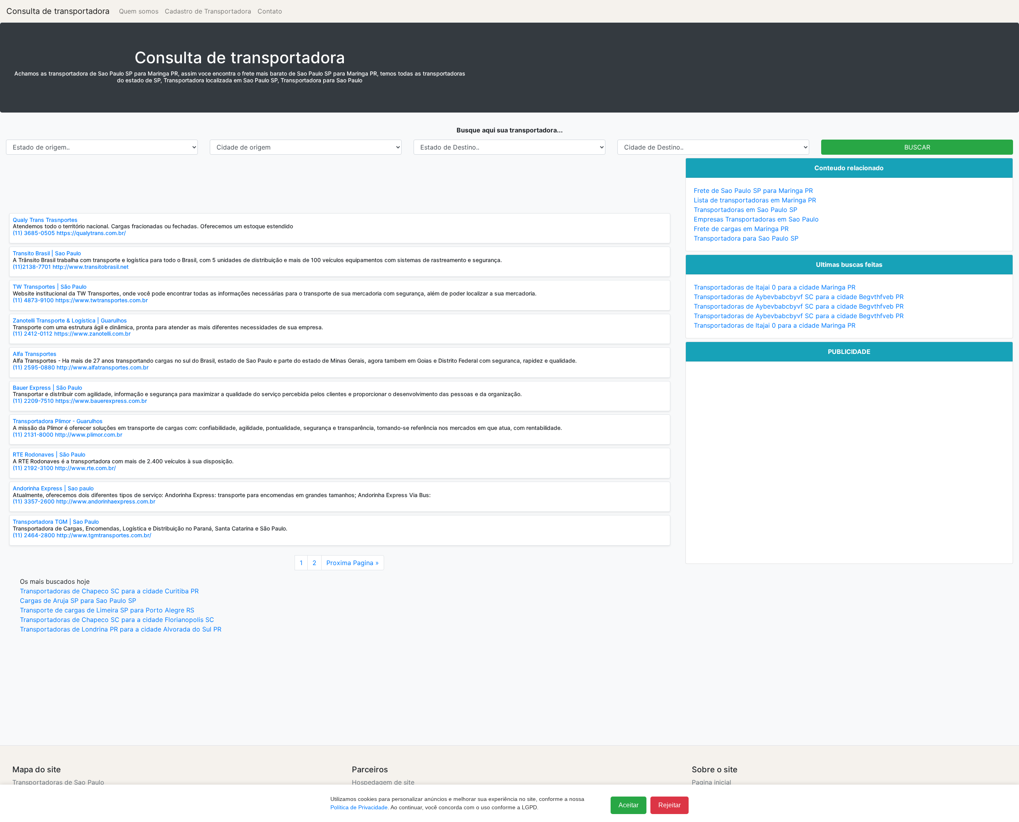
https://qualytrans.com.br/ (91, 232)
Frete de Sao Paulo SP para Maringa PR (753, 190)
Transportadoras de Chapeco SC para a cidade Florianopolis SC (117, 620)
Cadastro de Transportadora (208, 11)
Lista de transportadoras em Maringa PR (755, 200)
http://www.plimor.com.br (88, 434)
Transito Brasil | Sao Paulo (47, 253)
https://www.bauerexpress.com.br (101, 400)
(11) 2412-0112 (33, 333)
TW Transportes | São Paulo (49, 286)
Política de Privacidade (359, 807)
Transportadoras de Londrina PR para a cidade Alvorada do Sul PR (120, 629)
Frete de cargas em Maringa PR (741, 229)
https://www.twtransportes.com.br (101, 300)
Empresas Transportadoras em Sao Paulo (756, 219)
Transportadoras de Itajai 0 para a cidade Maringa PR (774, 287)
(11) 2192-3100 (33, 467)
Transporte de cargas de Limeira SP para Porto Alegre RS (107, 610)
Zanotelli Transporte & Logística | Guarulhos (70, 320)
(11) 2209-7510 (33, 400)
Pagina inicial (711, 782)
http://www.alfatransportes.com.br (102, 367)
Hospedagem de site (383, 782)
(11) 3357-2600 (34, 501)
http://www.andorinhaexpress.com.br (105, 501)
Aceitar (628, 805)
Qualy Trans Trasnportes (45, 219)
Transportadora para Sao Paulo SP (746, 238)
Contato (270, 11)
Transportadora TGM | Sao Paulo (56, 521)
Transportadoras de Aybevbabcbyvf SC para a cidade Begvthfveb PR (799, 297)
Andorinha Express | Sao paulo (53, 488)
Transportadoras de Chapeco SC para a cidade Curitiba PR (109, 591)
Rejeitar (669, 805)
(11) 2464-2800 (35, 535)
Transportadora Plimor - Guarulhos (58, 421)
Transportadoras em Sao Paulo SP (745, 210)
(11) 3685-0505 (34, 232)
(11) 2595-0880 (34, 367)
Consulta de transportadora (57, 11)
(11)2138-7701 (32, 266)
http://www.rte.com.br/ (85, 467)
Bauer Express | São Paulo (47, 387)
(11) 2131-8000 (33, 434)
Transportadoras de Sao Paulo (58, 782)
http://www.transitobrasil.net (91, 266)
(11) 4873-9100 (33, 300)
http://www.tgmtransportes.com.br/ (104, 535)
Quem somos (138, 11)
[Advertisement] (245, 184)
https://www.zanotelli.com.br (92, 333)
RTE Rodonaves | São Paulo (49, 454)
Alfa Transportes (35, 353)
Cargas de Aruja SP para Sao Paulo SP (78, 600)
